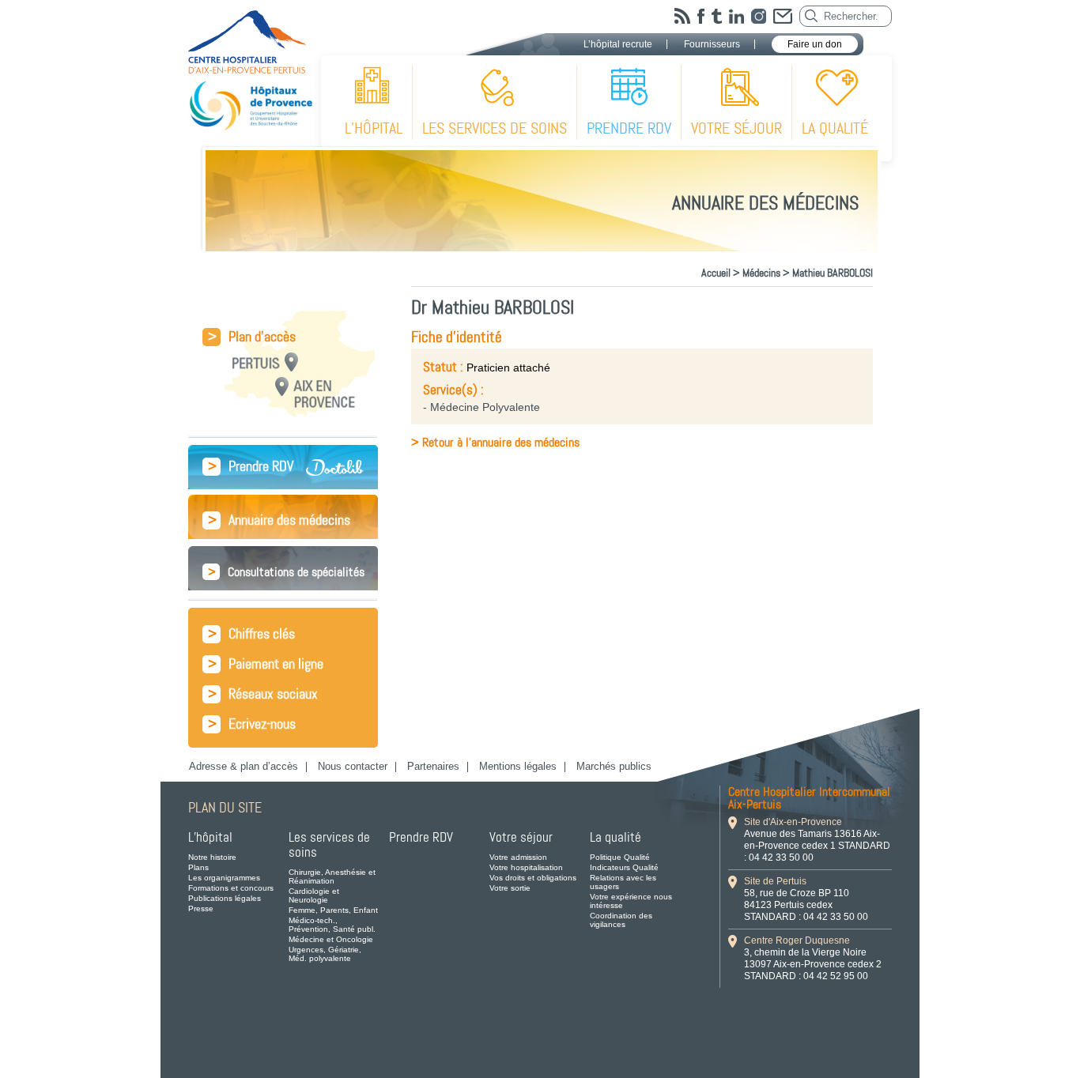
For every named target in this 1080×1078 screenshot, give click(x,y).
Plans (198, 867)
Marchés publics (613, 766)
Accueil (716, 273)
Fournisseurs (712, 44)
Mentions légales (518, 766)
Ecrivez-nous (252, 724)
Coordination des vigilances (621, 920)
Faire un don (814, 44)
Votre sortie (510, 888)
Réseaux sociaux (263, 694)
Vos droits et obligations (532, 877)
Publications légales (224, 898)
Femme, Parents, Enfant (333, 910)
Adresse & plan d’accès (243, 766)
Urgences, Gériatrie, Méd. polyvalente (325, 954)
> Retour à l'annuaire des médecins (495, 442)
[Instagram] (758, 16)
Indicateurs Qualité (624, 867)
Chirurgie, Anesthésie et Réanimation (332, 876)
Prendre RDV (629, 128)
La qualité (835, 128)
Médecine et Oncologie (331, 939)
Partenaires (433, 766)
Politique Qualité (620, 857)
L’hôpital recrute (617, 44)
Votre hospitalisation (526, 867)
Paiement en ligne (265, 664)
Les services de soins (494, 128)
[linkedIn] (736, 16)
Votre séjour (736, 128)
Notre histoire (212, 857)
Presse (200, 908)
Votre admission (518, 857)
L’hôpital (373, 128)
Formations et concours (231, 888)
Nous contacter (352, 766)
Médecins (761, 273)
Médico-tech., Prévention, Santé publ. (332, 924)
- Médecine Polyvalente (481, 407)
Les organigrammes (224, 877)
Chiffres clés (251, 634)
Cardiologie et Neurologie (314, 895)
